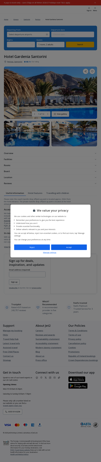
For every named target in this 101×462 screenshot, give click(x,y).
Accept (69, 247)
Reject (32, 247)
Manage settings (49, 252)
